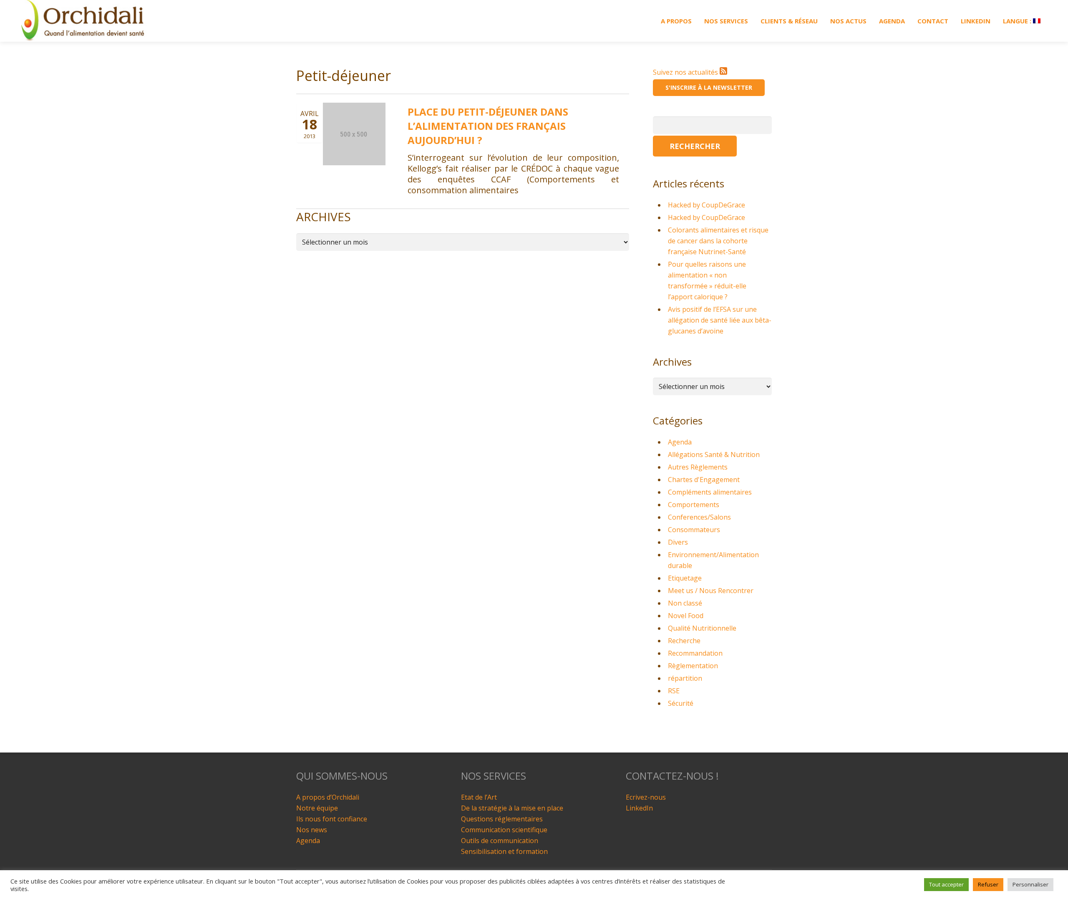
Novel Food (685, 615)
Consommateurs (694, 529)
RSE (674, 690)
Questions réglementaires (502, 818)
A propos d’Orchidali (327, 797)
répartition (685, 678)
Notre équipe (317, 808)
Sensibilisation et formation (504, 851)
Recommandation (695, 653)
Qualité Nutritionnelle (702, 628)
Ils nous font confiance (331, 818)
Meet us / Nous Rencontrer (710, 590)
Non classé (685, 603)
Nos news (311, 829)
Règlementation (693, 665)
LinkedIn (639, 808)
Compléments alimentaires (710, 492)
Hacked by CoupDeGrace (706, 205)
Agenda (680, 442)
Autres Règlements (698, 467)
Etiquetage (685, 578)
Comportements (693, 504)
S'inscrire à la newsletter (708, 87)
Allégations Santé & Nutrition (714, 454)
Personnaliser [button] (1030, 884)
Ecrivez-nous (646, 797)
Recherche (684, 640)
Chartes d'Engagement (704, 479)
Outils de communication (499, 840)
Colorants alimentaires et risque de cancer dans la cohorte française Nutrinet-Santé (718, 240)
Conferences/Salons (699, 517)
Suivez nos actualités (686, 72)
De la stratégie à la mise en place (512, 808)
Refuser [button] (988, 884)
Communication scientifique (504, 829)
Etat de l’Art (479, 797)
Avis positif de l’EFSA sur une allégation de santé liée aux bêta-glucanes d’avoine (719, 320)
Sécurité (680, 703)
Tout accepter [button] (946, 884)
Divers (678, 542)
